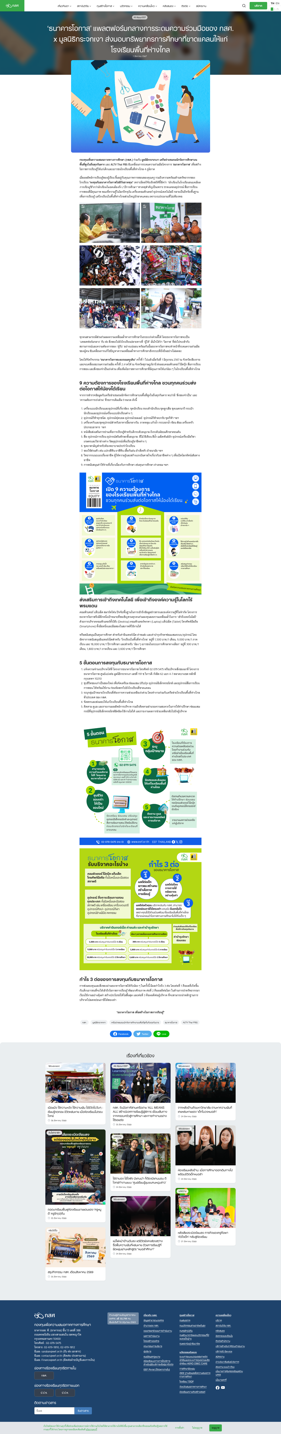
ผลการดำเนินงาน (152, 1335)
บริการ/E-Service (224, 1351)
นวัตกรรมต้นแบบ (188, 1352)
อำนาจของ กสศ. (151, 1325)
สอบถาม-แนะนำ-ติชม (225, 1366)
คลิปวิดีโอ (53, 1230)
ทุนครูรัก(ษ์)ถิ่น (186, 1330)
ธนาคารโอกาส (171, 1022)
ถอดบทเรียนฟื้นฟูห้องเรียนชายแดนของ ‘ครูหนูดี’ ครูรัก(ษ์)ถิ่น (74, 1211)
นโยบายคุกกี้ (91, 1429)
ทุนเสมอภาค (185, 1320)
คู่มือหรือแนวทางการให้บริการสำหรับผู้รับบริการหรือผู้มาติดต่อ (158, 1362)
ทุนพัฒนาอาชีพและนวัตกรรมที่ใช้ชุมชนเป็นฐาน (194, 1336)
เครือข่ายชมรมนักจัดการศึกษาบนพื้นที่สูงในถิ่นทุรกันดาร (135, 1022)
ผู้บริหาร (147, 1351)
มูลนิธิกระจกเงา (99, 1022)
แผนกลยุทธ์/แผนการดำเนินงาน (158, 1330)
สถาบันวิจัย (83, 5)
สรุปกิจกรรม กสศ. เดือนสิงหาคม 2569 (70, 1272)
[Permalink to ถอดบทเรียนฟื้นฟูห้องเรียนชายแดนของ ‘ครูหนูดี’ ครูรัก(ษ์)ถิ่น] (75, 1166)
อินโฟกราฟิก (54, 1133)
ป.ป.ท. (65, 1392)
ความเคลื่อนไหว (146, 5)
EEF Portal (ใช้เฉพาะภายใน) (157, 1369)
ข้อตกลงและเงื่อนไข (224, 1335)
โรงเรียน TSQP (187, 1381)
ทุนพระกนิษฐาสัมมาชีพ (190, 1343)
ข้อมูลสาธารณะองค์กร (154, 1320)
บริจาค (258, 5)
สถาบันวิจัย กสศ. (223, 1325)
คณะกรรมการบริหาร (153, 1346)
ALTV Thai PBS (190, 1022)
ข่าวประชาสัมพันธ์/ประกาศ (227, 1361)
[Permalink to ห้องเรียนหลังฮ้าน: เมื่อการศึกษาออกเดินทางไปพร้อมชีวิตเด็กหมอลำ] (205, 1145)
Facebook (218, 1388)
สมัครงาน (201, 5)
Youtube (223, 1388)
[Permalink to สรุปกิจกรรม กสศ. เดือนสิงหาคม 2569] (75, 1247)
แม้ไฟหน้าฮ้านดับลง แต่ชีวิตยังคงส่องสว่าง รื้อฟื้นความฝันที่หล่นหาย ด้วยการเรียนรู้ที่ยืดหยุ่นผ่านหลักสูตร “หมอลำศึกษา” (138, 1245)
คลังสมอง (168, 5)
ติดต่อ (184, 5)
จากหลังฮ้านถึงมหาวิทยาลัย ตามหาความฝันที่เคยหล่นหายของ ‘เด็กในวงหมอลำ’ (205, 1109)
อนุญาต (215, 1428)
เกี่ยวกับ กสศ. (150, 1315)
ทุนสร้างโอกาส (104, 5)
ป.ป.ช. (44, 1392)
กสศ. (84, 1022)
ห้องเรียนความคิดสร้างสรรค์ (192, 1391)
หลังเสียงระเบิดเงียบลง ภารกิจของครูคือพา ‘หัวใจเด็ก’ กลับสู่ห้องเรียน (203, 1234)
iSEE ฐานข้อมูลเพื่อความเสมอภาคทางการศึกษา (195, 1374)
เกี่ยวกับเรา (63, 5)
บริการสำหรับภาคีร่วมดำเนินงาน (230, 1346)
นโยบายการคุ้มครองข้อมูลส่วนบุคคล (229, 1372)
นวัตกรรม (125, 5)
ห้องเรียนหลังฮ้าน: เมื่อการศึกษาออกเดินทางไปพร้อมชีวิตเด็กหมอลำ (205, 1172)
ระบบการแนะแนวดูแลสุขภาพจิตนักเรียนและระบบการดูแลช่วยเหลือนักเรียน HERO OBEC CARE (195, 1360)
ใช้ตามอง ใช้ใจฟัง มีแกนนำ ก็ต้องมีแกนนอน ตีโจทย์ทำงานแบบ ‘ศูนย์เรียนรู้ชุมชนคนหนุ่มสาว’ (139, 1180)
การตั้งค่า (179, 1428)
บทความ (117, 1137)
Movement (54, 1066)
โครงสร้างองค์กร (151, 1341)
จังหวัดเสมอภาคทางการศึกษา (193, 1386)
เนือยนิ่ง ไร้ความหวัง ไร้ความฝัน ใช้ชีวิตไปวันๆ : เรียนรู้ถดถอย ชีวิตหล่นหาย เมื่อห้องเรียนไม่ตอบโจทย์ (75, 1111)
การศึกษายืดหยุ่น (187, 1368)
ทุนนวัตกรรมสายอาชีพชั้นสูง (192, 1325)
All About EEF (140, 17)
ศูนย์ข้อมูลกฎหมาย (152, 1356)
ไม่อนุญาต (197, 1428)
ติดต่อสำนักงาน (223, 1341)
